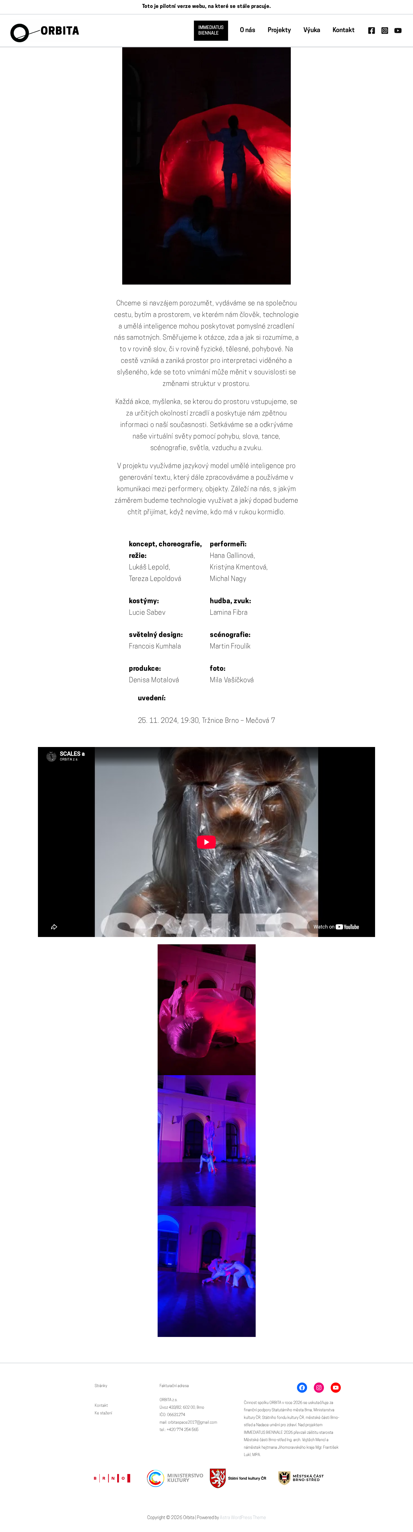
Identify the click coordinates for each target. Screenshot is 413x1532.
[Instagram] (385, 30)
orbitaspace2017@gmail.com (192, 1423)
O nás (247, 30)
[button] (211, 31)
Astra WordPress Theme (243, 1518)
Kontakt (344, 30)
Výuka (311, 30)
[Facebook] (371, 30)
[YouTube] (398, 30)
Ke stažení (103, 1413)
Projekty (279, 30)
